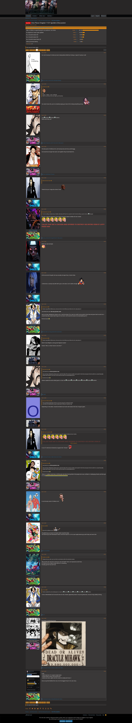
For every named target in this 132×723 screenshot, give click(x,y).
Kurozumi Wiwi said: (47, 400)
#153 (105, 429)
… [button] (31, 50)
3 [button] (75, 41)
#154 (105, 460)
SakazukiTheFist (33, 105)
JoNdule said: (45, 86)
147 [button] (74, 30)
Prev (27, 50)
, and (52, 80)
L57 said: (44, 589)
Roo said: (44, 525)
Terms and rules (91, 715)
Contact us (85, 715)
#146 (105, 209)
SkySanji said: (45, 307)
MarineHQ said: (46, 369)
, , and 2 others (52, 457)
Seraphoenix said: (46, 211)
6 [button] (75, 39)
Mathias (33, 356)
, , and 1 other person (53, 143)
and (48, 174)
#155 (105, 491)
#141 (105, 52)
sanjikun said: (45, 557)
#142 (105, 84)
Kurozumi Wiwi (33, 73)
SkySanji (33, 481)
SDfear (33, 262)
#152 (105, 398)
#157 (105, 554)
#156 (105, 523)
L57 (33, 136)
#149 (105, 304)
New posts (27, 18)
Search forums (34, 18)
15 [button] (75, 37)
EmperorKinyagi (33, 692)
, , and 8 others (52, 331)
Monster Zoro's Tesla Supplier (33, 576)
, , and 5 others (52, 699)
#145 (105, 177)
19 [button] (75, 34)
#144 (105, 146)
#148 (105, 272)
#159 (105, 618)
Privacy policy (98, 715)
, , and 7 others (53, 667)
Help (103, 715)
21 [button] (75, 32)
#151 (105, 366)
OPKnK (33, 419)
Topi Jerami (33, 199)
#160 (105, 671)
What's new (42, 15)
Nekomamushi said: (47, 180)
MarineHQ (33, 325)
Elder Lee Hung (33, 230)
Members (49, 15)
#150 (105, 335)
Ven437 (33, 294)
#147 (105, 241)
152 (44, 50)
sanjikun (33, 167)
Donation (34, 15)
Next (48, 50)
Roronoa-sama (33, 639)
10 (40, 50)
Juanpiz (33, 512)
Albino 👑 (33, 544)
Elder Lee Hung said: (47, 432)
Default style (29, 715)
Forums (28, 15)
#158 (105, 587)
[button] (37, 16)
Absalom (28, 25)
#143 (105, 115)
